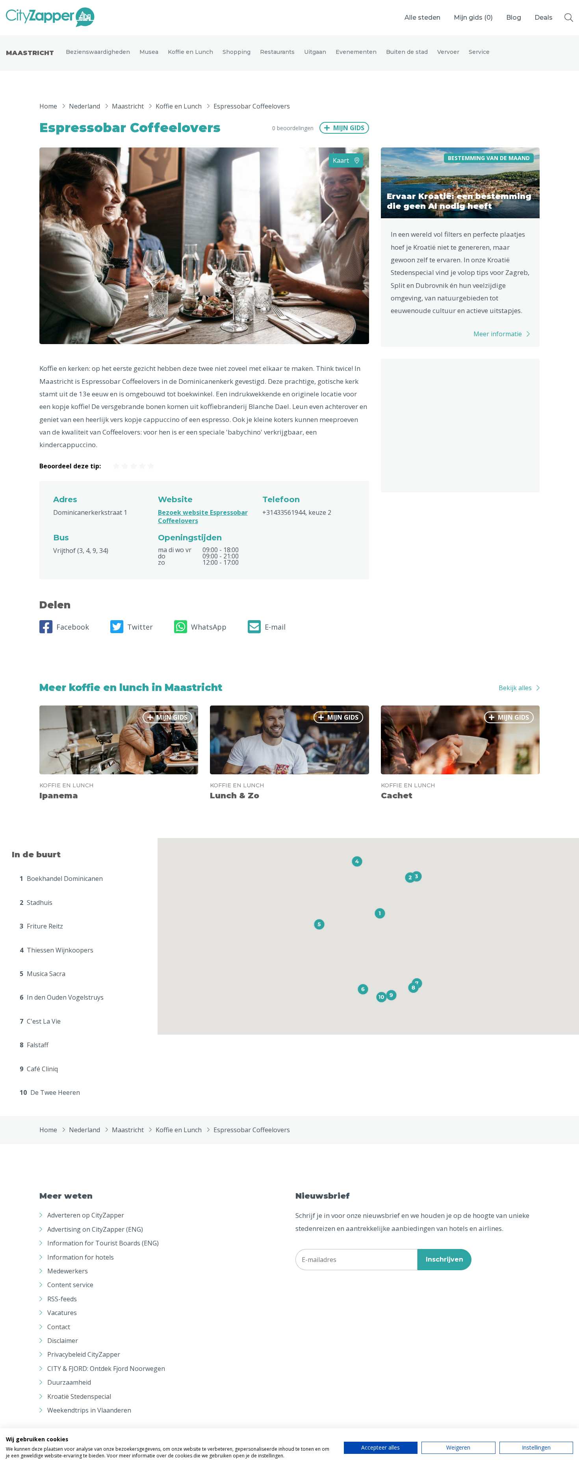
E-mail (275, 627)
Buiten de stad (407, 51)
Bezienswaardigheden (98, 51)
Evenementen (356, 51)
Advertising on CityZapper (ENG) (95, 1229)
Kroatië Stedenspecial (79, 1396)
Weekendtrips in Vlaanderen (89, 1410)
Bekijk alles (515, 688)
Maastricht (30, 53)
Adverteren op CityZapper (85, 1215)
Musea (148, 51)
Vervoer (448, 51)
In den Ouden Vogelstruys (62, 997)
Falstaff (34, 1045)
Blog (513, 17)
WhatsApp (208, 627)
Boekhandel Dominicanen (61, 878)
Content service (70, 1284)
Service (479, 51)
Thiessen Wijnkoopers (56, 950)
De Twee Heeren (50, 1092)
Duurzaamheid (69, 1382)
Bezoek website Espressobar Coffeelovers (203, 516)
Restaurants (277, 51)
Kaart (342, 160)
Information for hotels (80, 1257)
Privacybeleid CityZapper (83, 1354)
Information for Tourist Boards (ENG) (103, 1243)
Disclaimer (62, 1340)
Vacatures (62, 1312)
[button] (380, 913)
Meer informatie (497, 334)
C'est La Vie (40, 1021)
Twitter (140, 627)
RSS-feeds (62, 1299)
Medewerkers (67, 1271)
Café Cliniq (39, 1069)
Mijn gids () (473, 17)
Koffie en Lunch (190, 51)
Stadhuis (36, 902)
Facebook (72, 627)
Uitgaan (315, 51)
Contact (58, 1327)
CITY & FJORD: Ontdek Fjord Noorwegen (106, 1368)
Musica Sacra (42, 973)
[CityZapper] (50, 17)
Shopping (237, 51)
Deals (543, 17)
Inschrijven (444, 1259)
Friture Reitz (41, 926)
